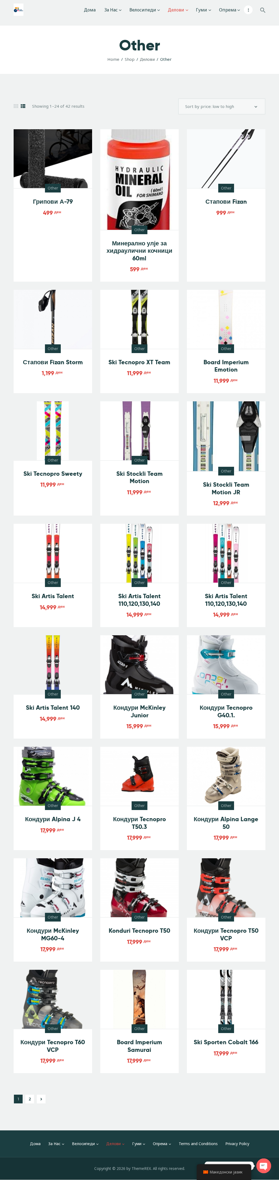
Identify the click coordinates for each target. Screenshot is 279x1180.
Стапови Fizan (226, 201)
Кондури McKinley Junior (139, 711)
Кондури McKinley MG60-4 (53, 934)
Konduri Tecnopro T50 (139, 930)
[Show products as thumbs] (16, 106)
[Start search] (262, 10)
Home (113, 59)
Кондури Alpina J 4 (53, 819)
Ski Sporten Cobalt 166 (226, 1042)
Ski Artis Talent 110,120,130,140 (139, 599)
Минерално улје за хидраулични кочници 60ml (139, 251)
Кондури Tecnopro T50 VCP (226, 934)
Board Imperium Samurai (139, 1045)
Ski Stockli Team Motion (139, 477)
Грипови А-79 (53, 201)
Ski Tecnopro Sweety (52, 473)
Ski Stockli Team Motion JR (226, 488)
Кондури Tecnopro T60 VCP (52, 1045)
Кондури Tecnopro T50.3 (139, 822)
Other (53, 188)
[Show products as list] (23, 106)
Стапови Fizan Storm (53, 362)
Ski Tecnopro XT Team (139, 362)
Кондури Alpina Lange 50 (226, 822)
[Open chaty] (263, 1165)
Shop (130, 59)
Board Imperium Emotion (226, 366)
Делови (147, 59)
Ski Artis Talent (53, 596)
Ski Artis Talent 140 (53, 707)
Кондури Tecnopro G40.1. (226, 711)
